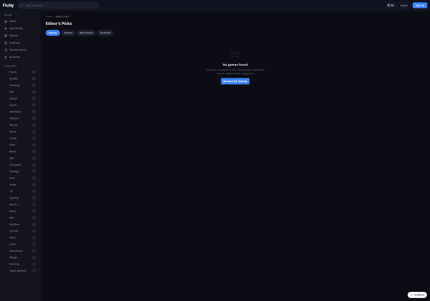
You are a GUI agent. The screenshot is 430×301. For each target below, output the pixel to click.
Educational (21, 250)
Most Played (86, 32)
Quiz (21, 177)
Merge (21, 257)
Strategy (21, 171)
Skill (22, 91)
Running (21, 264)
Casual (22, 98)
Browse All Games (235, 81)
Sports (22, 105)
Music (21, 211)
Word (21, 237)
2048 (21, 144)
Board (21, 151)
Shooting (22, 85)
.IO (21, 191)
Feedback (419, 294)
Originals (14, 42)
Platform (21, 118)
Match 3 (21, 204)
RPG (21, 217)
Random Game (17, 49)
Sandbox (21, 224)
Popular (13, 35)
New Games (16, 28)
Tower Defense (21, 270)
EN (392, 5)
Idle (21, 158)
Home (12, 21)
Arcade (22, 78)
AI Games (14, 57)
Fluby (8, 5)
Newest (68, 32)
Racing (21, 124)
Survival (21, 230)
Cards (21, 244)
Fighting (21, 197)
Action (21, 131)
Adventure (21, 111)
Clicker (21, 138)
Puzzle (22, 71)
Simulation (21, 164)
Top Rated (105, 32)
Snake (21, 184)
